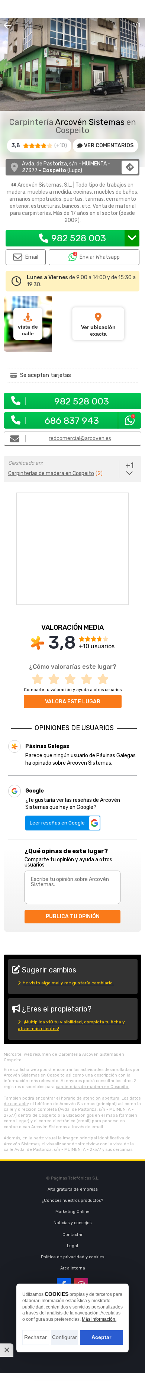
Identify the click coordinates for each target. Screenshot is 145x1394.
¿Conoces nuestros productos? (72, 1200)
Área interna (72, 1268)
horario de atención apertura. (90, 1098)
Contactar (72, 1234)
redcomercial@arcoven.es (80, 438)
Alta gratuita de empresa (73, 1189)
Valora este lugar (72, 701)
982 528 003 (78, 238)
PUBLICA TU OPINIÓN (73, 916)
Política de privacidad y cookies (72, 1257)
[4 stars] (89, 679)
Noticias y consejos (72, 1222)
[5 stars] (105, 679)
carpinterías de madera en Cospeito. (92, 1086)
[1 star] (40, 679)
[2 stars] (56, 679)
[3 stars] (72, 679)
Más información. (99, 1319)
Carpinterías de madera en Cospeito (51, 473)
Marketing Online (72, 1211)
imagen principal (80, 1138)
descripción (105, 1075)
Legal (72, 1245)
